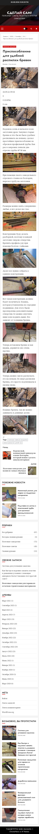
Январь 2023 (7, 628)
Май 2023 (6, 610)
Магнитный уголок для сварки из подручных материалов (27, 493)
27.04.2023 (22, 805)
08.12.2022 (22, 515)
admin (6, 64)
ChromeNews (14, 831)
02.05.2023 (22, 783)
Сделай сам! (19, 12)
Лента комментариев (11, 707)
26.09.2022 (13, 64)
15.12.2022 (22, 498)
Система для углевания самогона (16, 566)
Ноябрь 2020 (7, 670)
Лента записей (8, 703)
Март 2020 (6, 683)
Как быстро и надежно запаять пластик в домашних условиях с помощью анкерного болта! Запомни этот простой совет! (27, 750)
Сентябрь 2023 (8, 605)
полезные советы (13, 440)
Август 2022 (7, 651)
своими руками (8, 443)
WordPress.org (8, 712)
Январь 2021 (7, 665)
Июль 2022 (6, 656)
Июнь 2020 (6, 679)
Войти (4, 698)
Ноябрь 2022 (7, 637)
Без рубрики (7, 532)
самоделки (23, 440)
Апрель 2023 (7, 614)
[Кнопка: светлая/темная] (25, 29)
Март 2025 (6, 601)
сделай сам (18, 443)
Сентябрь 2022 (8, 647)
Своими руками (8, 551)
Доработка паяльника (27, 781)
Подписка (36, 28)
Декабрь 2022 (7, 633)
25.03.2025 (22, 735)
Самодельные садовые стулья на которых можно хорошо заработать (26, 814)
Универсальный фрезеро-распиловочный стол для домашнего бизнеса (26, 797)
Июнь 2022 (6, 660)
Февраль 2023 (8, 624)
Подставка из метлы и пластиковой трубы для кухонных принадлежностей (27, 509)
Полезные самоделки (9, 46)
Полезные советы (9, 546)
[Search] (31, 29)
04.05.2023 (22, 772)
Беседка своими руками (12, 537)
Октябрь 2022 (7, 642)
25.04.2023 (22, 820)
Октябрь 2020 (7, 674)
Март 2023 (6, 619)
